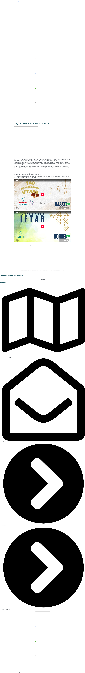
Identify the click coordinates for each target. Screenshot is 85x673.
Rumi (14, 56)
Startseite (2, 56)
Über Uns (8, 56)
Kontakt (3, 283)
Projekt (24, 56)
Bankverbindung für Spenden (12, 275)
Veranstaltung (19, 56)
